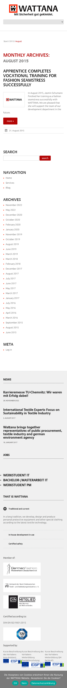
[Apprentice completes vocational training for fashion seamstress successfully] (14, 99)
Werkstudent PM (17, 485)
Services (10, 182)
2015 (11, 41)
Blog (8, 187)
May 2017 (11, 288)
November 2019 (14, 234)
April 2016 (11, 312)
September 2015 (14, 322)
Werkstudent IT (16, 475)
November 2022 (14, 205)
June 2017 (11, 283)
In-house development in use (21, 535)
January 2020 (12, 229)
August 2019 (12, 244)
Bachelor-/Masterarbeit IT (25, 480)
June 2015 (11, 332)
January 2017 (12, 298)
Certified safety (16, 544)
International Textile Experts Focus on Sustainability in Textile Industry (31, 411)
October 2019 (13, 239)
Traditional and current (19, 509)
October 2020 (13, 219)
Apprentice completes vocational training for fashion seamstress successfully (29, 78)
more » (10, 121)
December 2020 (14, 214)
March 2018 (12, 259)
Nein (24, 683)
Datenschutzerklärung (43, 683)
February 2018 (13, 263)
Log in (9, 349)
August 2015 (12, 327)
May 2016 (11, 308)
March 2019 (12, 254)
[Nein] (63, 679)
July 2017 (11, 278)
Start (6, 41)
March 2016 (12, 317)
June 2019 (11, 249)
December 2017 (14, 268)
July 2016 (11, 303)
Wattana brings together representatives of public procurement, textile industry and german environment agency (32, 432)
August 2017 (12, 273)
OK (15, 683)
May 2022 (11, 210)
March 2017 (12, 293)
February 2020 (13, 224)
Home (9, 178)
